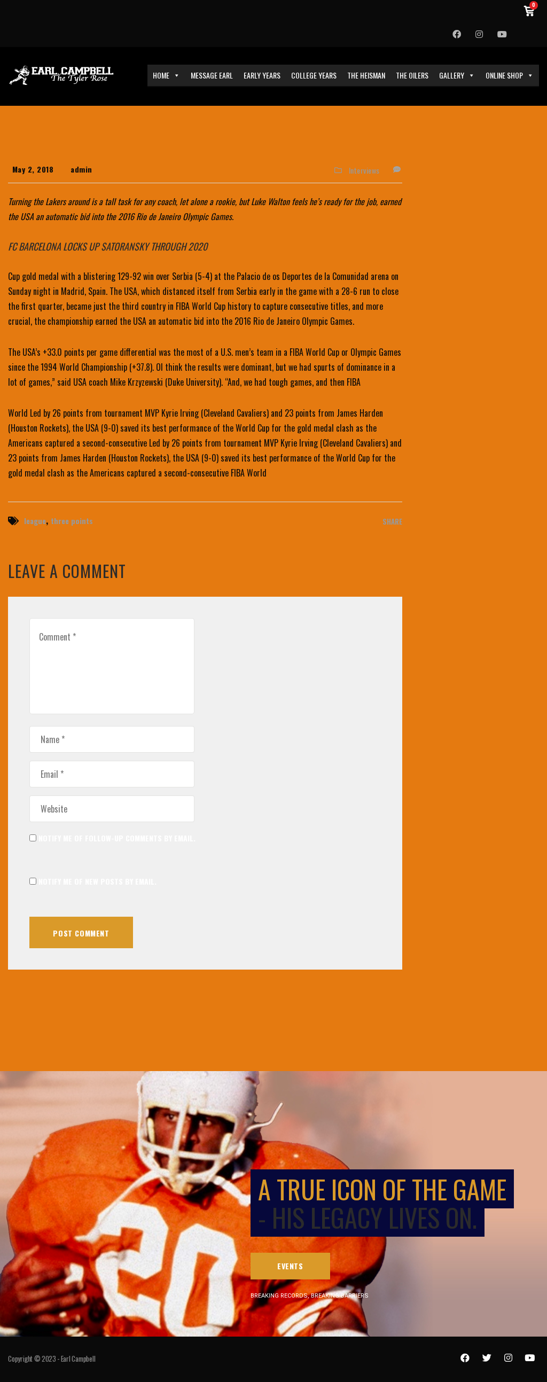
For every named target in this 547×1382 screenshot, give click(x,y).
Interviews (364, 170)
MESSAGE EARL (212, 75)
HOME (161, 75)
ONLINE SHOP (504, 75)
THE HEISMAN (366, 75)
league (35, 520)
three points (72, 520)
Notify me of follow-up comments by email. (117, 838)
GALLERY (451, 75)
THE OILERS (412, 75)
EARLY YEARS (262, 75)
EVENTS (290, 1265)
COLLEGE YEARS (314, 75)
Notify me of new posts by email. (97, 881)
